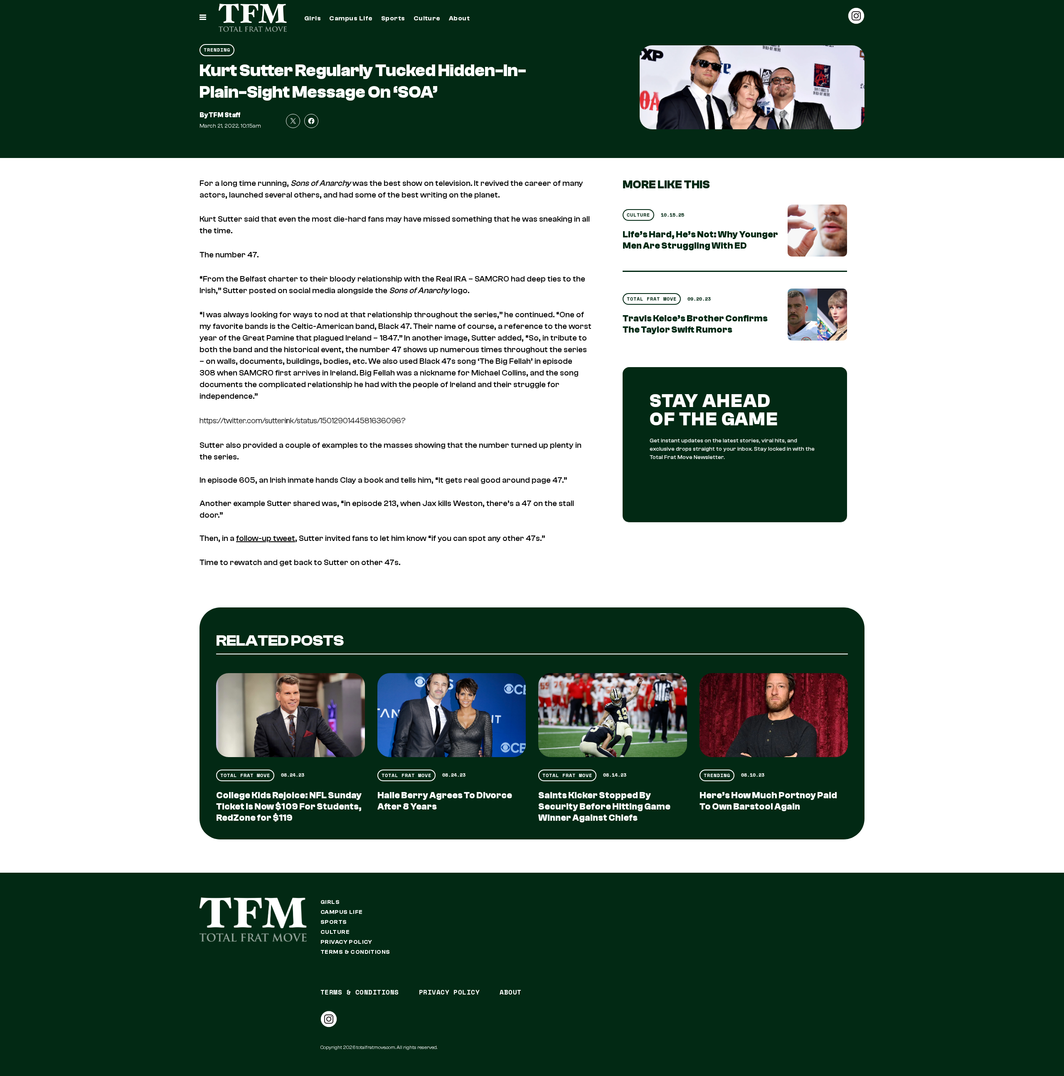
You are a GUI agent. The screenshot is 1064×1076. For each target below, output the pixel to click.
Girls (312, 18)
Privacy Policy (346, 942)
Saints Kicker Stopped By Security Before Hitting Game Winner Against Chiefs (604, 806)
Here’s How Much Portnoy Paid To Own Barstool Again (768, 801)
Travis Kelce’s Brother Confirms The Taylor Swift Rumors (695, 324)
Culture (427, 18)
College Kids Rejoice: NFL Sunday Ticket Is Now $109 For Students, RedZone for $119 (289, 806)
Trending (217, 49)
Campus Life (350, 18)
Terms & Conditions (355, 952)
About (459, 18)
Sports (393, 18)
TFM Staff (225, 115)
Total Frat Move (652, 298)
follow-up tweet (265, 538)
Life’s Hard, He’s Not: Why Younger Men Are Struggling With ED (700, 240)
